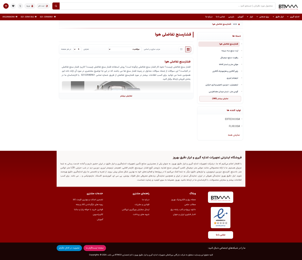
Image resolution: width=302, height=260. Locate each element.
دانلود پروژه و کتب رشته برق (183, 209)
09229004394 (9, 17)
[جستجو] (56, 6)
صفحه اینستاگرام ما (95, 248)
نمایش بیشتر (126, 96)
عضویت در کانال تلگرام (69, 248)
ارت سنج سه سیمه (229, 50)
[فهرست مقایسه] (20, 6)
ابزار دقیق (278, 17)
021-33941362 (27, 17)
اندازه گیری (293, 17)
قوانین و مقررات (142, 204)
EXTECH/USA (232, 119)
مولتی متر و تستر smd (228, 64)
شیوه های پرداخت (141, 214)
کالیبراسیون (98, 214)
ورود (28, 6)
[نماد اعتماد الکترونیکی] (220, 217)
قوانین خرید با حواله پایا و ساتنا (88, 209)
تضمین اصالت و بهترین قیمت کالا (88, 199)
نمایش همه (234, 135)
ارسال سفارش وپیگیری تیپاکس (135, 209)
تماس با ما (220, 16)
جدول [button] (188, 49)
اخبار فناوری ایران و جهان (184, 214)
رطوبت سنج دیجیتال (229, 57)
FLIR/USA (234, 126)
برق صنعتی (262, 17)
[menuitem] (293, 17)
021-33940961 (46, 17)
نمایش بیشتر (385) (220, 98)
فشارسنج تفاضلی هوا (228, 44)
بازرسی (231, 16)
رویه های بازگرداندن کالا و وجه (89, 204)
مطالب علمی (190, 204)
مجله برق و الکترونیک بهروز (183, 199)
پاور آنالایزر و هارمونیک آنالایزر (225, 71)
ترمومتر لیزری (232, 78)
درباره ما (209, 16)
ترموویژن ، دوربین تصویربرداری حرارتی (221, 84)
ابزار (250, 17)
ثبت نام (41, 6)
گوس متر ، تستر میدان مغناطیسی (223, 91)
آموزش (240, 16)
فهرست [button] (181, 49)
